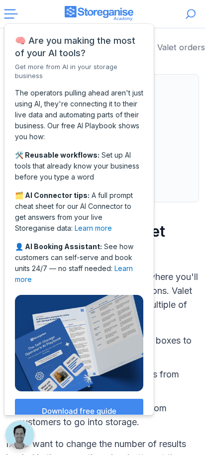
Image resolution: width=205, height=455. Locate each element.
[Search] (190, 14)
